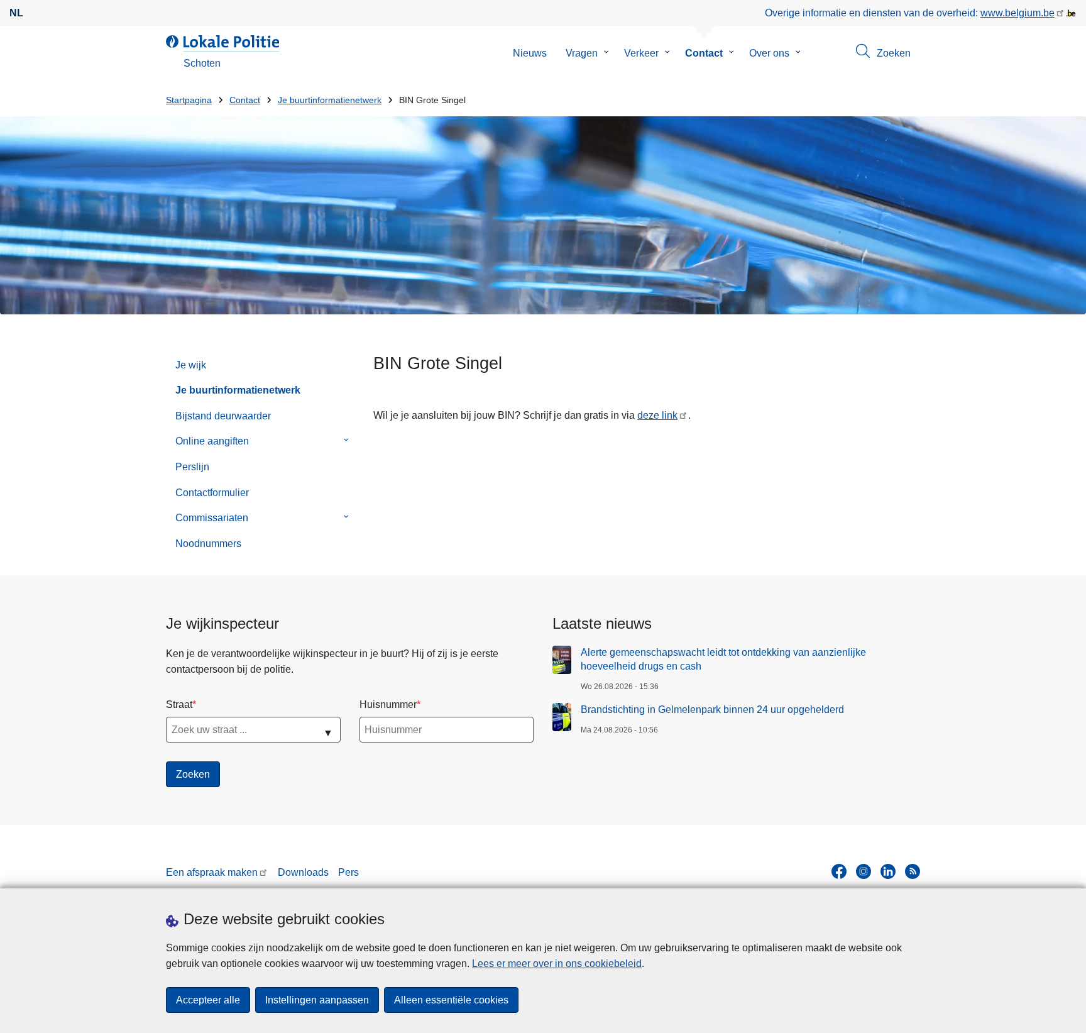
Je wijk (190, 365)
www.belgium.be (1017, 13)
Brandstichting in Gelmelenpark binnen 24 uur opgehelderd (712, 709)
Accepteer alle (208, 1000)
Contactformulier (212, 492)
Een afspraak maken (212, 872)
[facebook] (839, 871)
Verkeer (641, 53)
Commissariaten (211, 517)
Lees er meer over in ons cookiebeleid (557, 963)
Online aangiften (212, 441)
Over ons (769, 53)
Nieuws (530, 53)
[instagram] (863, 871)
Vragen (582, 53)
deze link (657, 415)
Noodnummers (208, 543)
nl (16, 13)
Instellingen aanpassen (317, 1000)
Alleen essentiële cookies (451, 1000)
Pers (348, 872)
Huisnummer (388, 704)
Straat (179, 704)
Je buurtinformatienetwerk (329, 100)
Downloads (303, 872)
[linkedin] (888, 871)
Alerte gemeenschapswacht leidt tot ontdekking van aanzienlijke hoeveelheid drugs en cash (723, 659)
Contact (704, 53)
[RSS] (912, 871)
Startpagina (189, 100)
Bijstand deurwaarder (223, 416)
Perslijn (192, 466)
